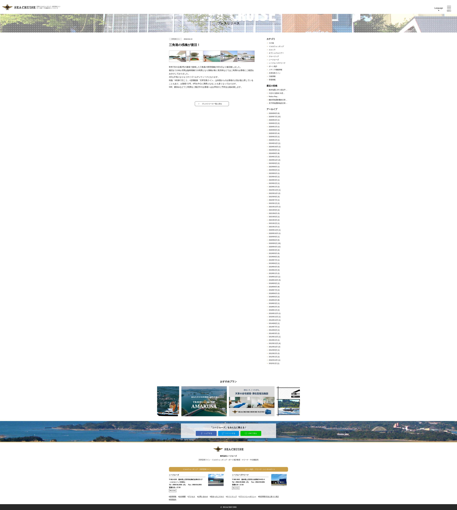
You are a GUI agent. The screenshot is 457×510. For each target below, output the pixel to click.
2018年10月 (273, 280)
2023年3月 (273, 180)
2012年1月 (273, 357)
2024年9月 (273, 150)
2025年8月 (273, 130)
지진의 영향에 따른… (277, 93)
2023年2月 (273, 183)
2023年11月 (273, 160)
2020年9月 (273, 236)
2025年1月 (273, 140)
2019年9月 (273, 253)
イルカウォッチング (276, 46)
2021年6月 (273, 213)
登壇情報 (272, 80)
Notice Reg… (274, 96)
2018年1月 (273, 310)
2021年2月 (273, 223)
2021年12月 (273, 206)
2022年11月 (273, 193)
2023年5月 (273, 173)
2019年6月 (273, 263)
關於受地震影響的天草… (278, 100)
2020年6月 (273, 240)
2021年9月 (273, 210)
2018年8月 (273, 287)
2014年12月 (273, 320)
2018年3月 (273, 303)
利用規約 (173, 499)
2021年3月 (273, 220)
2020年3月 (273, 250)
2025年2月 (273, 136)
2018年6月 (273, 293)
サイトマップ (232, 496)
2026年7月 (273, 116)
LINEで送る (252, 433)
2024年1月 (273, 156)
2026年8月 (273, 113)
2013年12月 (273, 337)
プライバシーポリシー (247, 496)
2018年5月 (273, 297)
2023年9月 (273, 163)
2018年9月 (273, 283)
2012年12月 (273, 343)
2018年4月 (273, 300)
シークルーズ (274, 60)
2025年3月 (273, 133)
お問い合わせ (203, 496)
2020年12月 (273, 230)
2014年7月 (273, 327)
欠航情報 (272, 76)
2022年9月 (273, 196)
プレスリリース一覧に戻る (212, 104)
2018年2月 (273, 307)
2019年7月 (273, 260)
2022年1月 (273, 203)
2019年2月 (273, 270)
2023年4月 (273, 176)
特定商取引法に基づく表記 (269, 496)
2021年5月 (273, 216)
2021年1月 (273, 226)
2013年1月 (273, 340)
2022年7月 (273, 200)
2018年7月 (273, 290)
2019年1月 (273, 273)
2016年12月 (273, 313)
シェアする (208, 433)
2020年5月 (273, 243)
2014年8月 (273, 323)
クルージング (274, 56)
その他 (271, 43)
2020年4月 (273, 246)
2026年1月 (273, 126)
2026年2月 (273, 123)
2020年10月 (273, 233)
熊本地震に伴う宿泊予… (278, 90)
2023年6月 (273, 170)
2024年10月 (273, 146)
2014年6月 (273, 330)
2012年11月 (273, 347)
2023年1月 (273, 186)
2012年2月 (273, 353)
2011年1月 (273, 363)
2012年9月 (273, 350)
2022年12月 (273, 190)
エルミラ (272, 49)
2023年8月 (273, 166)
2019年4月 (273, 267)
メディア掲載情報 (275, 70)
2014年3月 (273, 333)
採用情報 (173, 496)
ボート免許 (273, 66)
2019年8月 (273, 257)
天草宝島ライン (275, 73)
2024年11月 (273, 143)
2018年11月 (273, 277)
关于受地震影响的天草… (278, 103)
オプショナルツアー (276, 53)
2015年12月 (273, 317)
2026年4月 (273, 120)
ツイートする (230, 433)
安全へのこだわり (217, 496)
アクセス (191, 496)
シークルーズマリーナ (277, 63)
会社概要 (182, 496)
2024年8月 (273, 153)
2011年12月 (273, 360)
